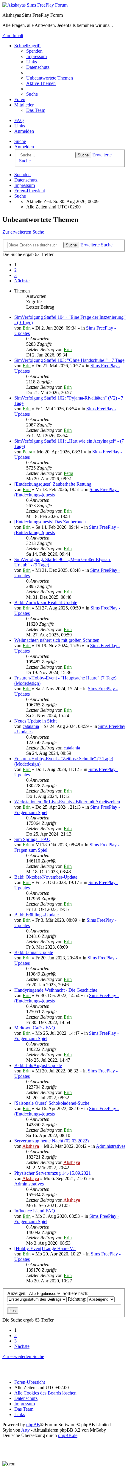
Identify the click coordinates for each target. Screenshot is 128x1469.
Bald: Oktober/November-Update (45, 877)
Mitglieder (24, 104)
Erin (27, 327)
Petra (27, 451)
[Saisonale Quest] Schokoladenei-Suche (51, 1103)
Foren (19, 99)
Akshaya (30, 1146)
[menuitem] (34, 51)
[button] (21, 280)
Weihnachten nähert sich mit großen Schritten (56, 640)
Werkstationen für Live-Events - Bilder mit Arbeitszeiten (67, 801)
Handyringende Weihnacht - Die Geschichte (55, 990)
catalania (31, 726)
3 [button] (15, 275)
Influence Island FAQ (34, 1210)
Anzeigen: (17, 1293)
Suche (20, 141)
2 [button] (15, 269)
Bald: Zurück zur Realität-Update (45, 602)
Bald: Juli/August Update (38, 1065)
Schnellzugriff (27, 45)
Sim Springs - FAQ (32, 839)
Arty (25, 1430)
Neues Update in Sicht (35, 720)
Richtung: (78, 1299)
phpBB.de (67, 1435)
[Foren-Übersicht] (35, 4)
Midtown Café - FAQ (34, 1027)
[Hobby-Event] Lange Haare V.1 (45, 1248)
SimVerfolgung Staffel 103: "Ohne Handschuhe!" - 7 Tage (69, 360)
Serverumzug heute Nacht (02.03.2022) (51, 1140)
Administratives (110, 1146)
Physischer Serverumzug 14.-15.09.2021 (52, 1173)
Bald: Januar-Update (33, 952)
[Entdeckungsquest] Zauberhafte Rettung (52, 484)
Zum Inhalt (12, 35)
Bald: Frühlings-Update (36, 914)
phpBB (33, 1424)
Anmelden (24, 146)
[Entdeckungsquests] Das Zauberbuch (50, 521)
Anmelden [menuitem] (24, 131)
